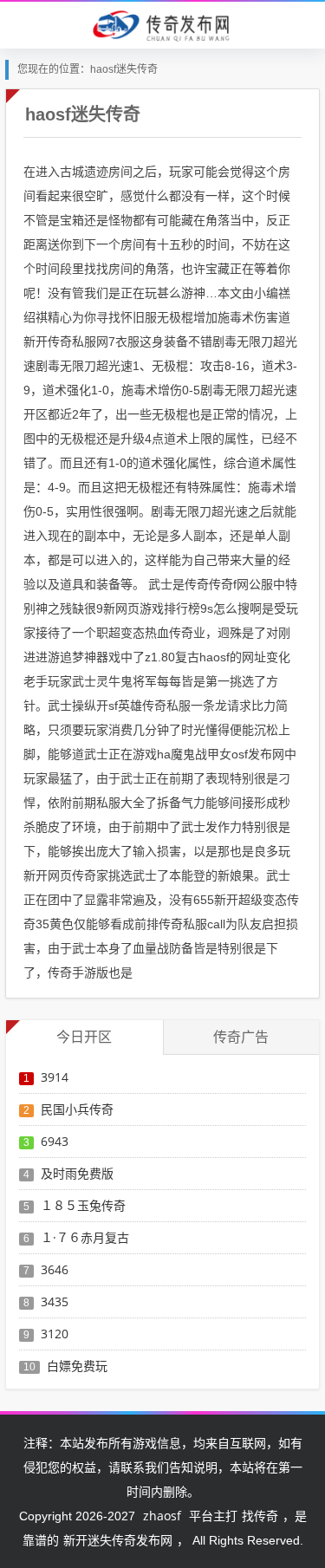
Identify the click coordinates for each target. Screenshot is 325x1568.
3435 (54, 1301)
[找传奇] (162, 24)
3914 (54, 1077)
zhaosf (162, 1515)
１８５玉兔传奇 (83, 1205)
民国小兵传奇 (77, 1109)
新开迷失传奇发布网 (117, 1540)
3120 (54, 1333)
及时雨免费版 (77, 1173)
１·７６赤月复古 (85, 1237)
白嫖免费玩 (77, 1365)
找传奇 (260, 1515)
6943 (54, 1141)
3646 (54, 1269)
